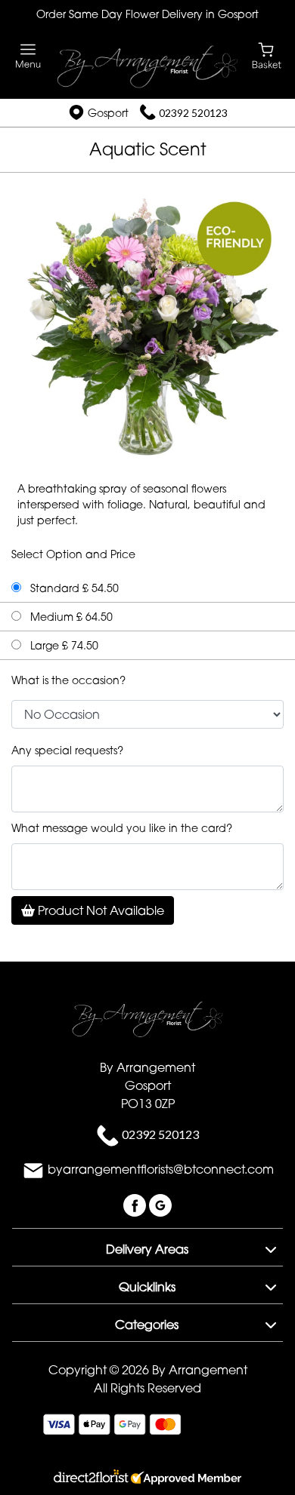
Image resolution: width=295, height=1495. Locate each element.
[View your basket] (266, 54)
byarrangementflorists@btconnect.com (161, 1169)
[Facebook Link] (136, 1203)
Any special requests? (67, 750)
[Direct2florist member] (147, 1479)
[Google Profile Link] (160, 1203)
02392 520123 (193, 112)
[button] (147, 1247)
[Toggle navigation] (28, 56)
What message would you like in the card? (121, 827)
